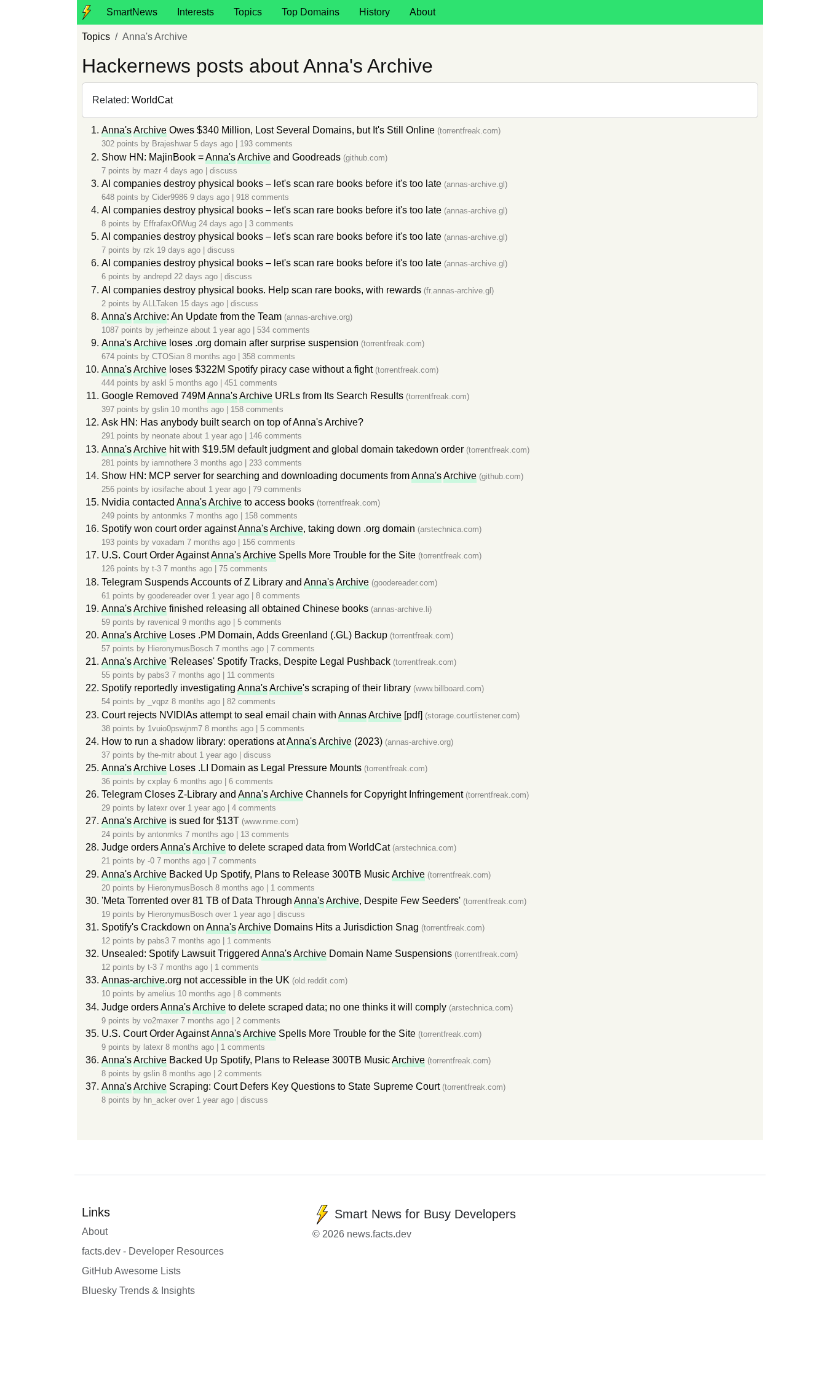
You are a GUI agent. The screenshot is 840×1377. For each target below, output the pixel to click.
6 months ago (198, 781)
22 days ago (197, 276)
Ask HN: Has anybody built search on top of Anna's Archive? (232, 422)
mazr (152, 170)
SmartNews (131, 12)
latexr (157, 807)
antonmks (169, 515)
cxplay (159, 781)
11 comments (251, 675)
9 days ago (211, 197)
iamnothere (171, 462)
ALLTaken (160, 303)
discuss (223, 170)
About (422, 12)
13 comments (264, 834)
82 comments (251, 701)
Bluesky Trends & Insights (138, 1290)
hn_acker (159, 1100)
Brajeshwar (171, 143)
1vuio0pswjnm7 (175, 728)
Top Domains (310, 12)
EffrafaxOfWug (169, 223)
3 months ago (219, 462)
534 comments (283, 330)
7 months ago (214, 515)
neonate (166, 435)
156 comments (268, 542)
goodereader (169, 595)
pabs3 (158, 675)
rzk (148, 250)
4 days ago (184, 170)
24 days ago (222, 223)
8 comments (278, 595)
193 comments (266, 143)
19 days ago (180, 250)
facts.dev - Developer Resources (153, 1251)
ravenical (164, 622)
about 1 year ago (222, 330)
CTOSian (168, 356)
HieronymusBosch (180, 648)
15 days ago (203, 303)
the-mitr (161, 755)
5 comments (259, 622)
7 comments (293, 648)
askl (159, 382)
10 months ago (198, 409)
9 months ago (207, 622)
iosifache (168, 489)
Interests (195, 12)
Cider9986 (170, 197)
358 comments (268, 356)
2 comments (258, 1020)
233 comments (275, 462)
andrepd (157, 276)
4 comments (254, 807)
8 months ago (212, 356)
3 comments (271, 223)
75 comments (243, 568)
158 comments (257, 409)
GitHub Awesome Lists (131, 1271)
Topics (248, 12)
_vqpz (158, 701)
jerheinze (172, 330)
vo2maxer (160, 1020)
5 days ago (215, 143)
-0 (151, 860)
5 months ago (194, 382)
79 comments (277, 489)
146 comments (275, 435)
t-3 (156, 568)
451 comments (250, 382)
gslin (160, 409)
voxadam (168, 542)
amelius (161, 993)
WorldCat (152, 100)
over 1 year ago (223, 595)
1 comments (293, 887)
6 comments (251, 781)
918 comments (262, 197)
